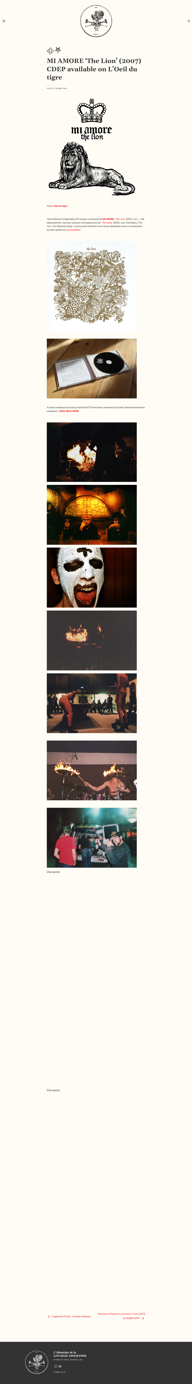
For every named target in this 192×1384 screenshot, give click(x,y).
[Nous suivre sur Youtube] (59, 1366)
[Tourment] (57, 51)
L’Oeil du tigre (60, 206)
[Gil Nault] (50, 51)
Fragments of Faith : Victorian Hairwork (71, 1316)
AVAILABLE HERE (69, 411)
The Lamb (107, 223)
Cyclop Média (73, 230)
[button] (3, 21)
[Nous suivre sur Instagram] (55, 1366)
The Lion (120, 219)
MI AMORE (108, 219)
